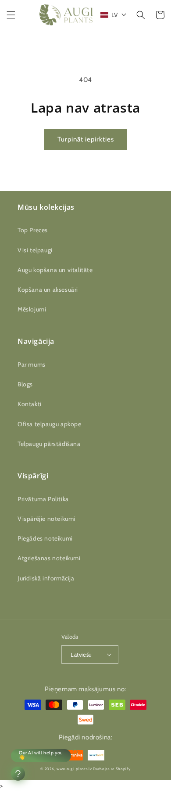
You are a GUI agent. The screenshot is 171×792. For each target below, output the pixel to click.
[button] (11, 15)
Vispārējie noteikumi (46, 519)
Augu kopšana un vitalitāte (55, 270)
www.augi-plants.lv (74, 769)
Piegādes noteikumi (45, 538)
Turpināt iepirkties (85, 139)
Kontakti (30, 404)
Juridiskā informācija (46, 578)
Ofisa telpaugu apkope (50, 424)
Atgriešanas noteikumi (49, 558)
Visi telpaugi (35, 250)
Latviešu (81, 654)
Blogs (25, 384)
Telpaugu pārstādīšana (49, 444)
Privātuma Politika (43, 499)
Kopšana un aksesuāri (48, 289)
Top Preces (33, 230)
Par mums (32, 364)
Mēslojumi (32, 309)
